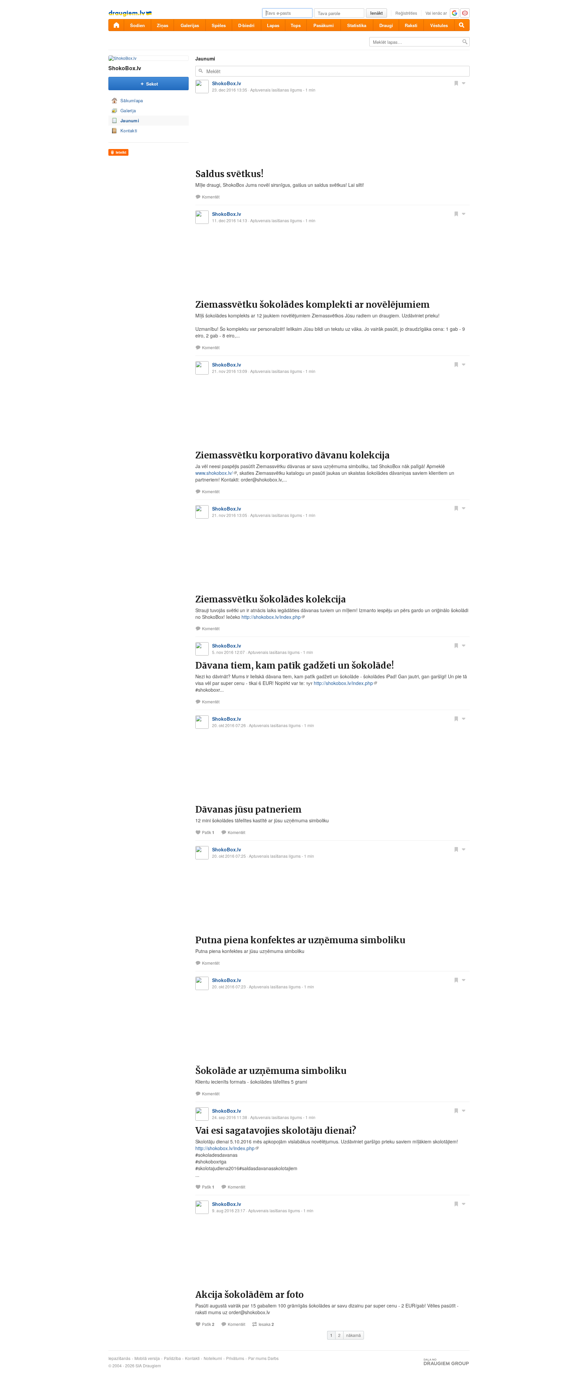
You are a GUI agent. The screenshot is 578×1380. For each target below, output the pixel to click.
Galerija (128, 110)
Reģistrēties (406, 13)
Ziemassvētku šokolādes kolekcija (270, 599)
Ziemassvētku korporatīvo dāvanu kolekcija (292, 455)
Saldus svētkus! (229, 173)
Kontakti (128, 130)
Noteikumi (213, 1358)
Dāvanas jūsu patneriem (248, 809)
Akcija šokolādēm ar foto (249, 1294)
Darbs (273, 1358)
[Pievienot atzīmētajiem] (456, 83)
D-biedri (246, 25)
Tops (296, 25)
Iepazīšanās (119, 1358)
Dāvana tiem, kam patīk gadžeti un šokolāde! (294, 665)
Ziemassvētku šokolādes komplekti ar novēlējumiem (312, 304)
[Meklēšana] (462, 25)
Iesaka (266, 1324)
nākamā (353, 1335)
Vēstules (439, 25)
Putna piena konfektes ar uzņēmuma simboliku (300, 940)
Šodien (137, 25)
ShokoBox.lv (124, 68)
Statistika (356, 25)
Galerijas (190, 25)
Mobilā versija (147, 1358)
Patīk (208, 832)
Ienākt (376, 13)
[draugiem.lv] (116, 25)
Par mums (257, 1358)
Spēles (219, 25)
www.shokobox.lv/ (214, 472)
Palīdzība (172, 1358)
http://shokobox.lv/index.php (271, 616)
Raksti (411, 25)
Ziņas (162, 25)
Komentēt (210, 196)
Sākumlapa (131, 100)
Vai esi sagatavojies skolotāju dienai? (275, 1130)
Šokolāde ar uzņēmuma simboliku (271, 1070)
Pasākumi (323, 25)
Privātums (235, 1358)
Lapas (273, 25)
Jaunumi (129, 120)
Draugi (386, 25)
